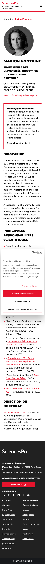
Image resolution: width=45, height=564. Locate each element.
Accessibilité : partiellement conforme (8, 543)
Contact (6, 505)
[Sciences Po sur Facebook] (13, 495)
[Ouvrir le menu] (41, 5)
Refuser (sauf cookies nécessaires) (22, 309)
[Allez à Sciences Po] (14, 452)
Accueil (7, 19)
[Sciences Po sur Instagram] (18, 495)
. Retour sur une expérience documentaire (20, 361)
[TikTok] (23, 495)
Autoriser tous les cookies (22, 293)
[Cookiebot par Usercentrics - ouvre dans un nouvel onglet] (32, 252)
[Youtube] (28, 495)
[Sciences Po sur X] (8, 495)
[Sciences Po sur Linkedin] (3, 495)
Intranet (26, 519)
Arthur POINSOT (12, 412)
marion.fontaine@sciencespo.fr (20, 95)
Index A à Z (7, 510)
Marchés (6, 529)
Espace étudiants (30, 505)
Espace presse (8, 515)
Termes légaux (8, 534)
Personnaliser (21, 301)
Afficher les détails (29, 286)
